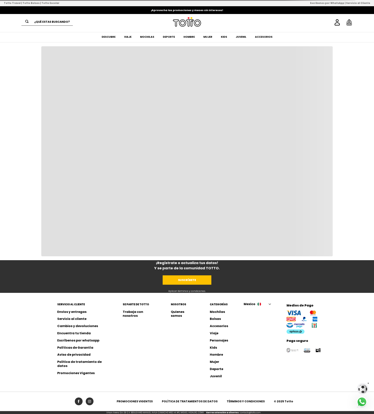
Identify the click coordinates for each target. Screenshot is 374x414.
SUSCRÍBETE (187, 280)
